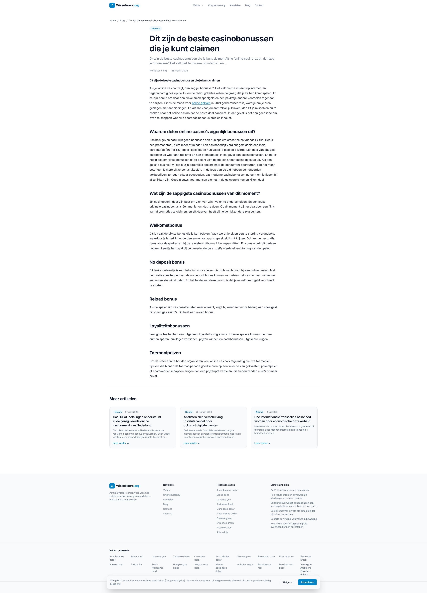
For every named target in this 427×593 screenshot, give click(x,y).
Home (112, 20)
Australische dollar (227, 513)
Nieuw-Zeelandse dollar (221, 567)
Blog (247, 5)
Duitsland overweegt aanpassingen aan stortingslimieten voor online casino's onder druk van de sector (294, 504)
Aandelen (235, 5)
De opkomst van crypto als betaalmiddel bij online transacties (293, 512)
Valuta (196, 5)
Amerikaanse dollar (227, 490)
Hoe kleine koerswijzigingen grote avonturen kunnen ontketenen (289, 525)
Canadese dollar (226, 508)
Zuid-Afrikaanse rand (157, 567)
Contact (259, 5)
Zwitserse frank (225, 504)
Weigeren (288, 582)
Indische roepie (245, 564)
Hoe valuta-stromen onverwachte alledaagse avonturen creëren (289, 496)
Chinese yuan (224, 518)
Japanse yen (224, 499)
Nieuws (155, 28)
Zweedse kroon (225, 522)
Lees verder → (121, 443)
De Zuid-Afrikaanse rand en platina (290, 490)
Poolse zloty (116, 564)
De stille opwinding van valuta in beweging (294, 518)
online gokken (201, 103)
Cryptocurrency (216, 5)
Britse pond (223, 494)
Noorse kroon (224, 527)
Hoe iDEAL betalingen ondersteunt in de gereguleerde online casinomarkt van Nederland (137, 421)
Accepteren (307, 582)
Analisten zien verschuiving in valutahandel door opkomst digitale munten (203, 421)
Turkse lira (136, 564)
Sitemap (167, 513)
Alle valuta (222, 532)
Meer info (115, 583)
